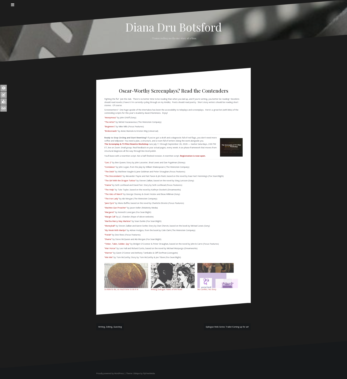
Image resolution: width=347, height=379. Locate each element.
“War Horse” (110, 248)
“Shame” (108, 239)
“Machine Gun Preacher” (115, 207)
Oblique (136, 373)
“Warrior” (108, 252)
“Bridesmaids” (110, 131)
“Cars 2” (108, 162)
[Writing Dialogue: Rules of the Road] (173, 275)
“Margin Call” (110, 216)
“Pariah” (108, 234)
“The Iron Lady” (111, 198)
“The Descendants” (113, 176)
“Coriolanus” (109, 167)
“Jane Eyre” (109, 203)
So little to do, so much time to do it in (121, 289)
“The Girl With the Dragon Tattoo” (120, 180)
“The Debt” (109, 171)
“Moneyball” (109, 225)
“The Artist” (109, 122)
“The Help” (109, 189)
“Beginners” (109, 126)
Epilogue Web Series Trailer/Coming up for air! (227, 326)
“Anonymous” (110, 117)
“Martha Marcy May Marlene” (117, 221)
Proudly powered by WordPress (110, 373)
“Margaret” (109, 212)
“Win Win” (108, 257)
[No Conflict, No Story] (219, 275)
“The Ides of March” (113, 194)
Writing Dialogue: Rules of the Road (166, 289)
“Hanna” (108, 185)
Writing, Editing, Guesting (110, 326)
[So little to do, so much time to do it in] (126, 275)
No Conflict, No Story (206, 289)
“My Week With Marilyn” (115, 230)
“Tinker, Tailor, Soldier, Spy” (117, 243)
